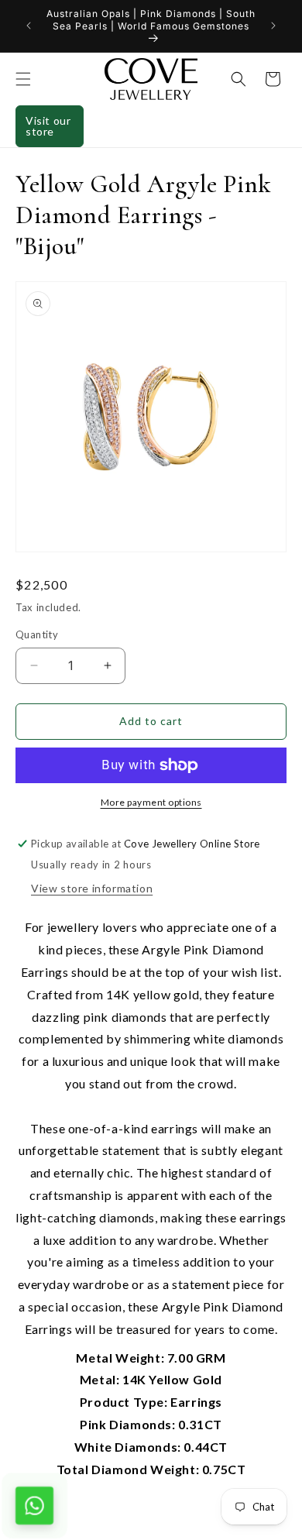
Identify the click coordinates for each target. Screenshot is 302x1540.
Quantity (36, 634)
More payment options (151, 802)
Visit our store (48, 126)
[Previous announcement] (29, 26)
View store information (92, 888)
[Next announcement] (273, 26)
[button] (23, 79)
